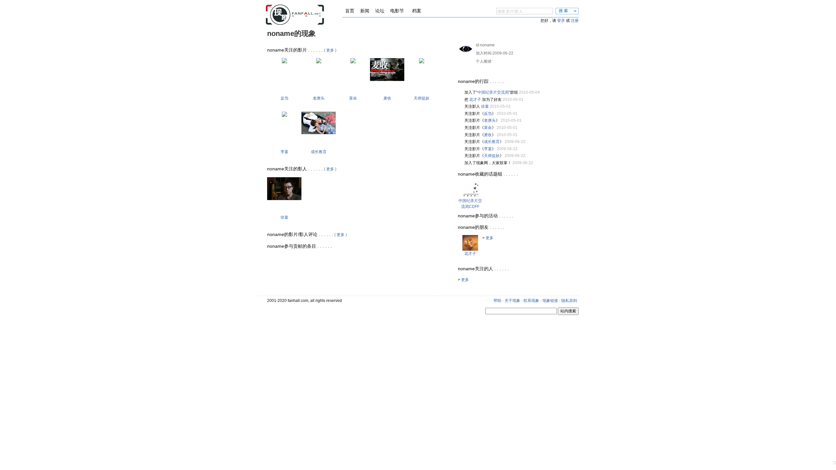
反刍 (284, 98)
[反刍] (284, 62)
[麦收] (387, 79)
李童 (284, 151)
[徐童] (284, 198)
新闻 (364, 10)
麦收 (387, 98)
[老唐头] (318, 62)
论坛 (379, 10)
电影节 (397, 10)
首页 (349, 10)
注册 (575, 20)
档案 (416, 10)
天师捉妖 (421, 98)
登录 (561, 20)
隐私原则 (569, 300)
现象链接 (550, 300)
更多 (330, 50)
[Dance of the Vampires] (421, 62)
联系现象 (531, 300)
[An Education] (318, 133)
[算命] (353, 62)
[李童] (284, 115)
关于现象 (512, 300)
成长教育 (319, 151)
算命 (353, 98)
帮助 (497, 300)
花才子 (475, 99)
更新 (488, 300)
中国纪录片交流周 (493, 92)
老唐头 (319, 98)
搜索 (564, 10)
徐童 (284, 217)
